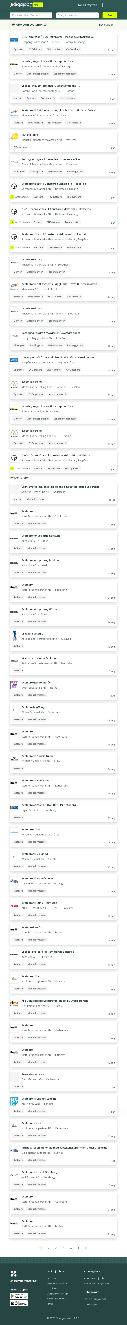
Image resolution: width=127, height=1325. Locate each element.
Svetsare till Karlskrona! (36, 780)
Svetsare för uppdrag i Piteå (39, 609)
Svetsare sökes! (32, 829)
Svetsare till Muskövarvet (37, 878)
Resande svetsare (33, 1074)
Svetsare (27, 511)
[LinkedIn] (18, 1318)
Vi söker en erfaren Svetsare (39, 658)
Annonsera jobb (94, 1278)
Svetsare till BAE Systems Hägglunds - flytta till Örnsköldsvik (59, 110)
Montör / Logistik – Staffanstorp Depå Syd (48, 61)
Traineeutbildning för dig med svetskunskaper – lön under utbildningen (65, 1148)
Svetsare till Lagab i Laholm (39, 1099)
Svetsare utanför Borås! (36, 682)
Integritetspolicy (57, 1283)
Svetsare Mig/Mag (33, 707)
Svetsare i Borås (32, 927)
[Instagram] (12, 1318)
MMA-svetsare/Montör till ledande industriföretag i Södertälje (60, 487)
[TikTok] (30, 1318)
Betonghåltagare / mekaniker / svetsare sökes (51, 159)
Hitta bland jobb (57, 1298)
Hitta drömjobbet (95, 1299)
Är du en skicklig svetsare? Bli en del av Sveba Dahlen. (55, 1001)
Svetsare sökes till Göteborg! (40, 1172)
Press (50, 1303)
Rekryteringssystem (96, 1283)
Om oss (51, 1278)
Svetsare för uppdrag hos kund (41, 536)
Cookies (52, 1288)
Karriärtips (90, 1304)
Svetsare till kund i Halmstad (39, 903)
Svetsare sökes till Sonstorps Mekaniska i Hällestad (54, 184)
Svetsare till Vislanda (35, 854)
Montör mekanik (32, 259)
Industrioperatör (32, 382)
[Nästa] (86, 1248)
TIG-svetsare (30, 135)
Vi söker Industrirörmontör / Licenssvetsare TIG (51, 86)
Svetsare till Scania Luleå (37, 756)
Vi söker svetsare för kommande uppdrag (48, 952)
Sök (110, 15)
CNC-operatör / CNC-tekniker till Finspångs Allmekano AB (58, 37)
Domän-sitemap (57, 1293)
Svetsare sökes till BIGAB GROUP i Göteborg (49, 805)
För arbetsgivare (87, 5)
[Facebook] (24, 1318)
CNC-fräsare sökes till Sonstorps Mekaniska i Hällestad (56, 209)
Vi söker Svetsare (32, 633)
